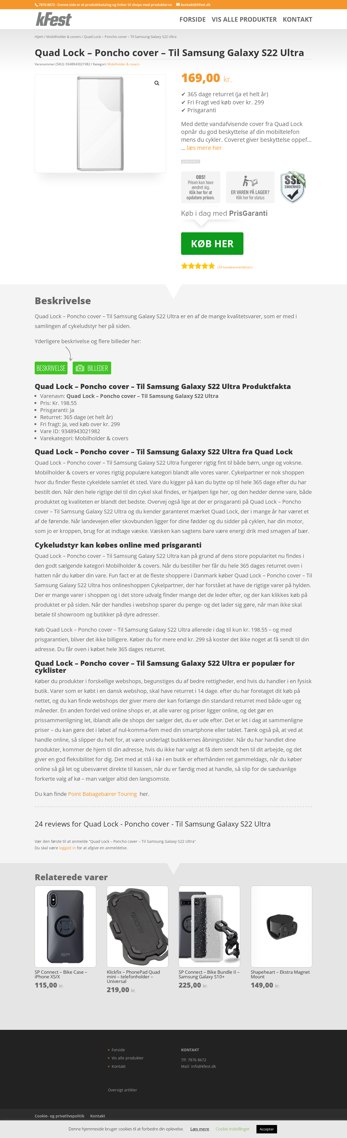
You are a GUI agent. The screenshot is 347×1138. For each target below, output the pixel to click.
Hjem (39, 36)
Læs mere (199, 1128)
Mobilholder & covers (63, 36)
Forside (192, 20)
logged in (67, 847)
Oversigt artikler (122, 1089)
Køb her (212, 243)
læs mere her (204, 148)
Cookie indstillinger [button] (233, 1128)
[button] (157, 83)
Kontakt (297, 20)
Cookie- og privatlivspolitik (59, 1115)
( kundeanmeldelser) (234, 267)
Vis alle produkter (244, 20)
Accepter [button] (267, 1129)
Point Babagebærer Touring (102, 794)
